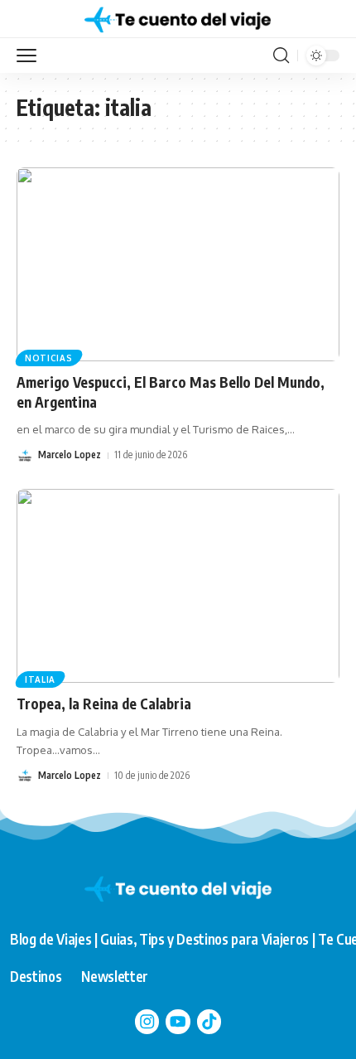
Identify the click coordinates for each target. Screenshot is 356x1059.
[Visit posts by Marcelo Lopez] (25, 455)
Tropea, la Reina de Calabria (104, 703)
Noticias (49, 358)
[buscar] (281, 55)
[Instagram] (147, 1021)
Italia (40, 679)
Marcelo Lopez (69, 454)
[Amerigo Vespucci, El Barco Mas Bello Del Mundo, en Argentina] (178, 264)
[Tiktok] (209, 1021)
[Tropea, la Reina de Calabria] (178, 586)
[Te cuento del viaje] (177, 19)
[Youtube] (178, 1021)
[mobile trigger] (31, 55)
